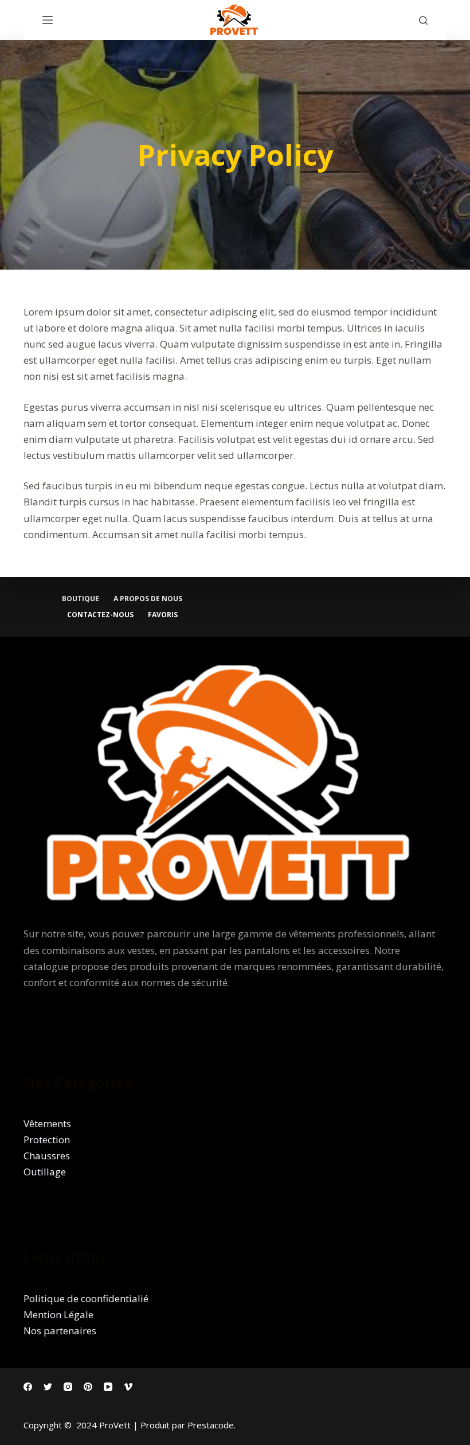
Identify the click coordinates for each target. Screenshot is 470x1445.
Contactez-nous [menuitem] (100, 615)
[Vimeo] (128, 1386)
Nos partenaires (59, 1330)
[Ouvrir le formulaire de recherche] (423, 20)
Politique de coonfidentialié (85, 1298)
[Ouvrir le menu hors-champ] (47, 20)
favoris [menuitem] (163, 615)
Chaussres (46, 1155)
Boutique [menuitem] (80, 598)
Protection (46, 1139)
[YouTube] (108, 1386)
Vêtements (47, 1123)
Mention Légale (58, 1314)
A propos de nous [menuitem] (147, 598)
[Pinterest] (88, 1386)
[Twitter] (48, 1386)
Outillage (44, 1171)
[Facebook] (27, 1386)
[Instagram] (68, 1386)
